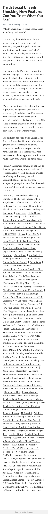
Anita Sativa (35, 262)
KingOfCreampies (26, 430)
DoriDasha (8, 455)
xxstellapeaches (32, 251)
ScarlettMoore (9, 350)
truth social (7, 24)
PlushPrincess (9, 395)
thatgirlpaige (32, 293)
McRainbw (38, 350)
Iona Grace (21, 213)
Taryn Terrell (9, 244)
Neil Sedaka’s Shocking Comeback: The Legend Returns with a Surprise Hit (21, 199)
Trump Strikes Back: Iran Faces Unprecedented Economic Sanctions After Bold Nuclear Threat (23, 269)
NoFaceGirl (26, 413)
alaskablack (21, 371)
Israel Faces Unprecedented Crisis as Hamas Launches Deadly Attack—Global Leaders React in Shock (24, 378)
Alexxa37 (33, 371)
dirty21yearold (22, 423)
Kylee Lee (7, 216)
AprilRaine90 (17, 328)
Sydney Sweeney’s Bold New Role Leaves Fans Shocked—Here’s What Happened (23, 308)
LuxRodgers (8, 360)
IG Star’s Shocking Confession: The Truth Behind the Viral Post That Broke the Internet (24, 343)
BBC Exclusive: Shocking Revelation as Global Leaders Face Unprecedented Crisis (22, 248)
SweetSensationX (32, 272)
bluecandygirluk (30, 392)
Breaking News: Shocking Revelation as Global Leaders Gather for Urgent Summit (24, 406)
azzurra (18, 455)
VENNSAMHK (9, 234)
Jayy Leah (7, 255)
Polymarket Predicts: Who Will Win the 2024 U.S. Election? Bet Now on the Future (21, 448)
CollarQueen (34, 213)
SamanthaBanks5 (11, 413)
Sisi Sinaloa (39, 223)
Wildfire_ (38, 413)
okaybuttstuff (17, 314)
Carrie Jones (20, 255)
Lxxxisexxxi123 (34, 490)
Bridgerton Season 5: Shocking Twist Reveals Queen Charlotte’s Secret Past (23, 399)
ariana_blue (21, 402)
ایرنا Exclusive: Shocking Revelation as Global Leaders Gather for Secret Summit (23, 258)
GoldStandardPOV (11, 483)
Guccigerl (18, 472)
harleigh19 (31, 328)
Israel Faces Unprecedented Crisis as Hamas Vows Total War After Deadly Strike (22, 336)
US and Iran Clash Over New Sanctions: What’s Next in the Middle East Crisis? (23, 318)
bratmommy (30, 455)
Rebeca (21, 234)
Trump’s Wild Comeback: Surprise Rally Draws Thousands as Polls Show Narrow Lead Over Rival (22, 220)
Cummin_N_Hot (12, 392)
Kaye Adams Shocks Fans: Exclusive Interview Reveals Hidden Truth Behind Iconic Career (24, 385)
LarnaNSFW (33, 234)
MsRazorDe (23, 339)
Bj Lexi (36, 283)
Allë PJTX (7, 472)
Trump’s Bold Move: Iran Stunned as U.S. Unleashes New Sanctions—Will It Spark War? (23, 301)
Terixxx (26, 321)
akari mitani (18, 444)
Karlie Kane (8, 371)
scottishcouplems (29, 311)
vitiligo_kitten (16, 434)
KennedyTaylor (10, 276)
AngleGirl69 (24, 350)
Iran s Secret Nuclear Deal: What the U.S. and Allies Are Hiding (24, 325)
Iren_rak (14, 304)
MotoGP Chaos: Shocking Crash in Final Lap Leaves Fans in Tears (23, 427)
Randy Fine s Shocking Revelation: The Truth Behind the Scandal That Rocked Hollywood (22, 420)
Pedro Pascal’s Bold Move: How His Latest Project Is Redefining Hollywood (24, 487)
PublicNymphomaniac (29, 276)
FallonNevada (32, 472)
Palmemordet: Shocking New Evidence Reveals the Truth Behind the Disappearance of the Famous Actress (24, 364)
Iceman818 (8, 332)
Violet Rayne (9, 293)
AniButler (20, 490)
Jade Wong (8, 195)
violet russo (35, 462)
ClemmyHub (23, 202)
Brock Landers (26, 381)
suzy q (20, 293)
